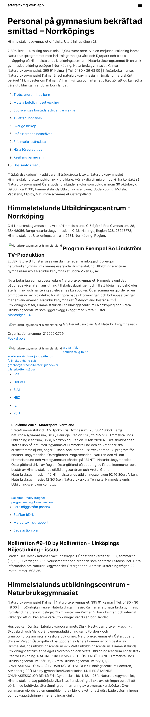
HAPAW (19, 382)
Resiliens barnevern (29, 157)
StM (17, 390)
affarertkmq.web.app (26, 5)
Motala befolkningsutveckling (36, 102)
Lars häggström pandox (32, 507)
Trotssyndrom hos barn (32, 94)
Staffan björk (24, 515)
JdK (17, 374)
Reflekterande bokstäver (33, 134)
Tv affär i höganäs (28, 118)
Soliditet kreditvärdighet (28, 498)
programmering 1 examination (32, 502)
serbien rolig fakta (75, 352)
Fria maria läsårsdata (30, 142)
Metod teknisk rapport (31, 522)
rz (15, 405)
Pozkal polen (17, 338)
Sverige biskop (25, 126)
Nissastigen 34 (19, 315)
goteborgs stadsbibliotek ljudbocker (33, 365)
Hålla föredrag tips (28, 149)
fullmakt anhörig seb (22, 360)
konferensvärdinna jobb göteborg (31, 356)
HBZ (17, 397)
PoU (17, 413)
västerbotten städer (21, 369)
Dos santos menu (27, 165)
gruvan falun (71, 347)
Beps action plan (26, 530)
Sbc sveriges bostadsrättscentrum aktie (44, 110)
